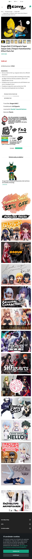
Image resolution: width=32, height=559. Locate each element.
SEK (15, 1)
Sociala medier (5, 529)
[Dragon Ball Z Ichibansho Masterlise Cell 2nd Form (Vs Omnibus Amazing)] (16, 172)
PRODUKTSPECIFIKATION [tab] (10, 95)
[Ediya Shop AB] (16, 8)
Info (2, 525)
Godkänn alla (16, 551)
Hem (2, 12)
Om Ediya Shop (5, 520)
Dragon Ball (16, 12)
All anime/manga (8, 12)
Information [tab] (7, 99)
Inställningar (16, 555)
